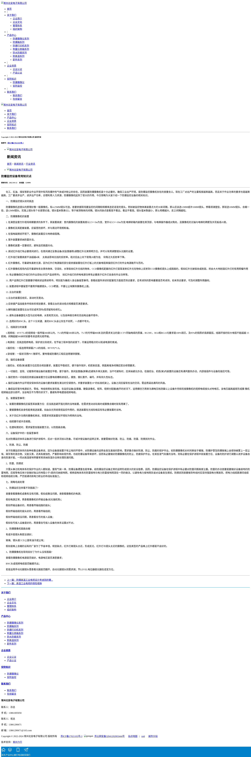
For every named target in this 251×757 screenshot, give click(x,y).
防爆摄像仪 (18, 82)
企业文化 (17, 22)
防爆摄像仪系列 (21, 38)
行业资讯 (30, 164)
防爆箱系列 (18, 42)
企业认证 (17, 69)
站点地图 (132, 736)
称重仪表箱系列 (21, 49)
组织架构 (17, 29)
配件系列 (17, 59)
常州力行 (17, 742)
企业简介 (17, 18)
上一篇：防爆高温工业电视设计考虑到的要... (30, 580)
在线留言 (17, 99)
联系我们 (11, 92)
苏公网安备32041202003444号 (109, 736)
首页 (9, 9)
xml (143, 736)
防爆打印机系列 (21, 45)
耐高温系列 (18, 56)
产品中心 (11, 35)
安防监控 (17, 86)
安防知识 (11, 79)
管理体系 (17, 25)
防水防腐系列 (20, 52)
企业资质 (11, 66)
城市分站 (153, 736)
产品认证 (17, 73)
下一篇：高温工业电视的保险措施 (24, 583)
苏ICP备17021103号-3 (16, 143)
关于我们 (11, 15)
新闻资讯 (18, 164)
